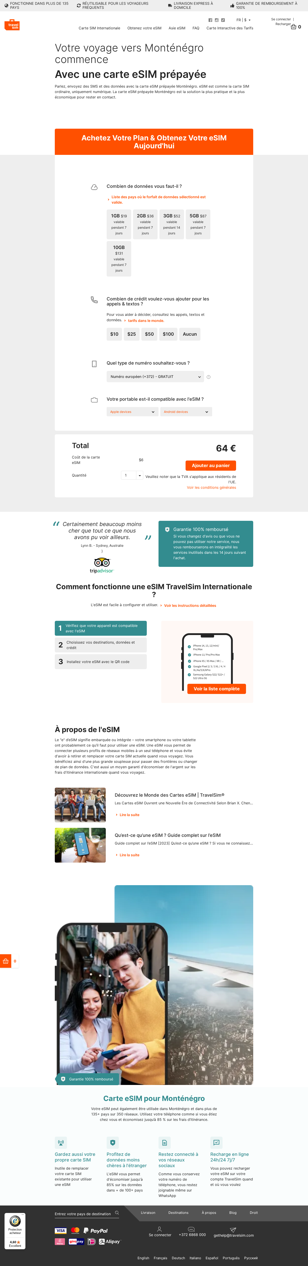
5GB (198, 224)
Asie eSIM (177, 28)
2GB (145, 224)
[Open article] (80, 805)
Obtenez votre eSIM (144, 28)
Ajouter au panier (211, 465)
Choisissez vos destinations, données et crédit (96, 645)
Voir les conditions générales (211, 487)
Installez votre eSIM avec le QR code (93, 661)
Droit (254, 1212)
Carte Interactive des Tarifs (230, 28)
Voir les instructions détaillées (190, 605)
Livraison (148, 1212)
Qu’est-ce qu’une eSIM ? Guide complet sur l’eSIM (168, 835)
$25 (131, 334)
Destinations (178, 1212)
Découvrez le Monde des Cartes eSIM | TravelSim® (169, 795)
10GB (118, 258)
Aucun (190, 334)
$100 (168, 334)
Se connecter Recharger (281, 21)
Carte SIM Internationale (99, 28)
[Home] (12, 24)
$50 (149, 334)
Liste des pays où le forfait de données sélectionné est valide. (159, 200)
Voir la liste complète (217, 688)
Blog (233, 1212)
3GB (171, 224)
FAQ (196, 28)
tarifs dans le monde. (146, 320)
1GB (119, 224)
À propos (209, 1212)
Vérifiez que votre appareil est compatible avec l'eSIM (98, 628)
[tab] (101, 628)
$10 (114, 334)
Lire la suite (129, 814)
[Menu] (22, 1215)
